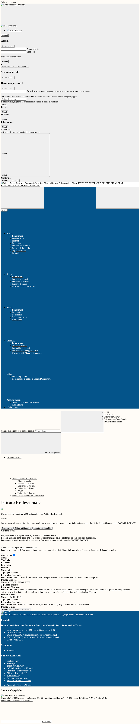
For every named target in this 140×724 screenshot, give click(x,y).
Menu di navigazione (51, 453)
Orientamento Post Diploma (24, 478)
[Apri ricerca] (117, 198)
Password (31, 52)
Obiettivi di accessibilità (17, 673)
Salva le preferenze (22, 610)
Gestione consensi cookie (17, 678)
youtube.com (7, 555)
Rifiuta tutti (23, 528)
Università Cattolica (26, 486)
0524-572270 (16, 632)
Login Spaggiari (71, 97)
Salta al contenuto (8, 2)
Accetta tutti (43, 528)
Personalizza (7, 528)
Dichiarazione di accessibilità (19, 671)
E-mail (30, 91)
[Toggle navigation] (22, 198)
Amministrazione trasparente (19, 680)
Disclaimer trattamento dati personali (17, 700)
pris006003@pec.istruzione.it (35, 637)
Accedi (5, 35)
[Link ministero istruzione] (13, 5)
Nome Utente (33, 49)
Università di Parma (26, 493)
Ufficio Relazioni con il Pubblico (21, 668)
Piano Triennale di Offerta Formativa (28, 495)
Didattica (108, 414)
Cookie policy (13, 661)
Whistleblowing (13, 675)
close (4, 210)
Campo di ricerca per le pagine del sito (17, 431)
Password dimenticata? (11, 57)
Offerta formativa (111, 417)
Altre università (24, 481)
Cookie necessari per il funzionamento (18, 547)
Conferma (14, 181)
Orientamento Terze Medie (115, 419)
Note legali (11, 663)
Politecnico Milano (26, 483)
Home (106, 412)
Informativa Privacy (15, 666)
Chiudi (4, 112)
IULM (20, 491)
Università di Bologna (27, 488)
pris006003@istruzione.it (35, 635)
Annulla (5, 181)
